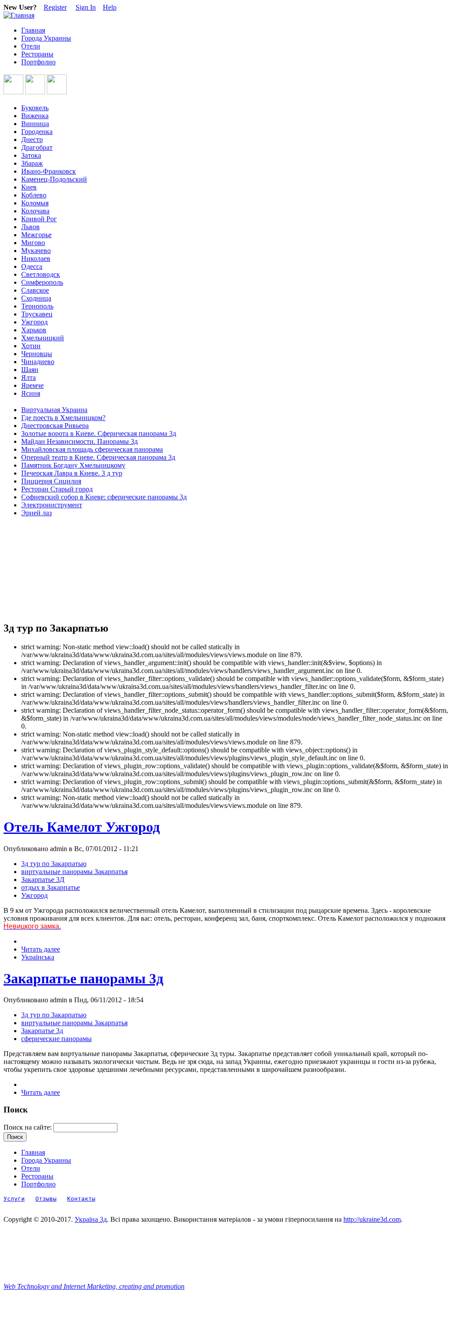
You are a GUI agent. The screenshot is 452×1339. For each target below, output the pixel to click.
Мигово (33, 242)
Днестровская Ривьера (55, 425)
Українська (37, 957)
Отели (30, 46)
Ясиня (30, 393)
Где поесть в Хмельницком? (63, 417)
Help (110, 7)
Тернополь (37, 306)
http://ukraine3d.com (372, 1219)
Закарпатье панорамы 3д (83, 978)
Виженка (35, 115)
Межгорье (36, 234)
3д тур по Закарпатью (54, 863)
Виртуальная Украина (54, 409)
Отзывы (45, 1198)
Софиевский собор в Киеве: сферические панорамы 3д (104, 497)
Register (55, 7)
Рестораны (37, 54)
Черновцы (36, 353)
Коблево (33, 195)
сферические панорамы (56, 1038)
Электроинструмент (51, 505)
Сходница (36, 298)
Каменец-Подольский (54, 179)
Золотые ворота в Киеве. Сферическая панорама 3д (98, 433)
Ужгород (34, 322)
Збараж (32, 163)
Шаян (29, 369)
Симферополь (42, 282)
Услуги (14, 1198)
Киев (29, 187)
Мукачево (36, 250)
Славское (35, 290)
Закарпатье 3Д (42, 879)
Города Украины (46, 38)
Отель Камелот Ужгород (82, 827)
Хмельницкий (42, 338)
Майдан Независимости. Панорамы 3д (79, 441)
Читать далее (40, 949)
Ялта (28, 377)
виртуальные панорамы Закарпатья (74, 871)
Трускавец (37, 314)
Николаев (35, 258)
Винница (35, 123)
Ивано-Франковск (48, 171)
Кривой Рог (39, 219)
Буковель (35, 108)
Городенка (37, 131)
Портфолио (38, 62)
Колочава (35, 211)
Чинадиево (37, 361)
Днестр (32, 139)
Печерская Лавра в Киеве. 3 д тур (71, 473)
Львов (30, 227)
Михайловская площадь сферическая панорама (92, 449)
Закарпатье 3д (42, 1030)
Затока (31, 155)
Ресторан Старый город (57, 489)
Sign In (85, 7)
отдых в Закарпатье (50, 887)
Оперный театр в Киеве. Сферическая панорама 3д (98, 457)
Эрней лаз (36, 513)
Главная (33, 30)
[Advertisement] (43, 569)
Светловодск (40, 274)
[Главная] (19, 15)
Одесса (31, 266)
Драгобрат (37, 147)
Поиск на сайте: (28, 1127)
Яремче (32, 385)
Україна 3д (91, 1219)
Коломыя (35, 203)
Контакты (81, 1198)
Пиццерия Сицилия (51, 481)
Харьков (33, 330)
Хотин (31, 346)
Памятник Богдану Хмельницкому (73, 465)
